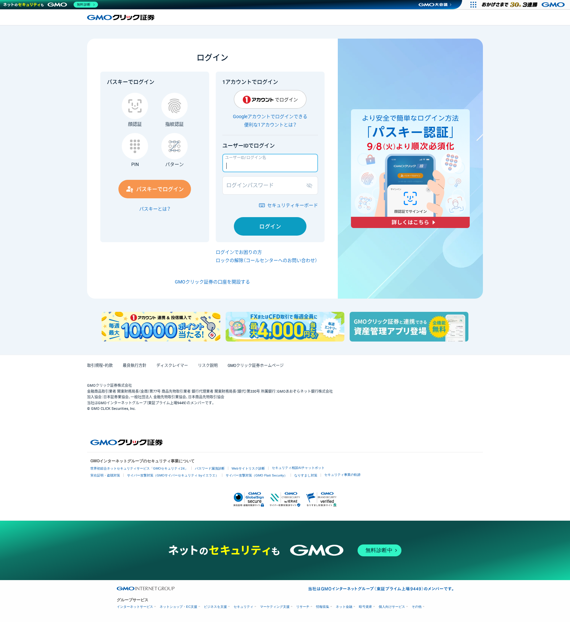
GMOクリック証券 (121, 17)
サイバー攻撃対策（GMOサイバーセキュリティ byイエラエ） (173, 475)
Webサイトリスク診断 (248, 468)
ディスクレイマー (172, 365)
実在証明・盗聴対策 (105, 475)
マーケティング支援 (275, 606)
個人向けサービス (392, 606)
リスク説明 (208, 365)
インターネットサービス (135, 606)
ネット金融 (344, 606)
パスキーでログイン (160, 189)
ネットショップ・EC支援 (178, 606)
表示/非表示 (310, 185)
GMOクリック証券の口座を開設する (212, 281)
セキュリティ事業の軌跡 (342, 474)
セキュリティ (243, 606)
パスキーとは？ (155, 209)
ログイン (270, 226)
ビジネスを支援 (215, 606)
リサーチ (302, 606)
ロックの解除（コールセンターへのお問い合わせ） (266, 260)
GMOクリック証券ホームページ (256, 365)
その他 (417, 606)
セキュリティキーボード (292, 205)
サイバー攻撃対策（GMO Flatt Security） (256, 475)
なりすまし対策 (305, 475)
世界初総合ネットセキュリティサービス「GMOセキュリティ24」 (139, 468)
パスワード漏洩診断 (210, 468)
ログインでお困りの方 (239, 252)
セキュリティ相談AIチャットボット (298, 468)
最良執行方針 (134, 365)
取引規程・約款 (100, 365)
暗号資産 (365, 606)
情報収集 (322, 606)
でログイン (286, 99)
